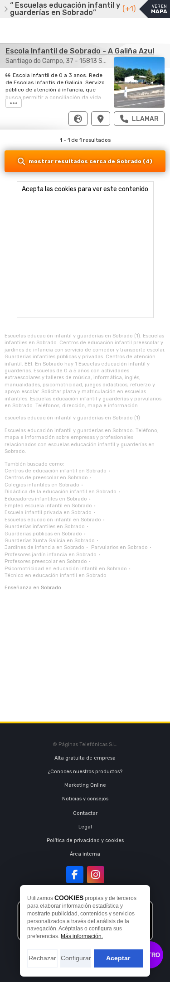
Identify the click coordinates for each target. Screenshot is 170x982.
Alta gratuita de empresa (85, 758)
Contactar (85, 813)
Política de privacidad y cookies (85, 840)
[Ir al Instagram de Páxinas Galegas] (95, 874)
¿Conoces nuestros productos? (85, 772)
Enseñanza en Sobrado (33, 588)
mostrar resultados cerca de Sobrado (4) (90, 161)
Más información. (82, 936)
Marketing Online (85, 785)
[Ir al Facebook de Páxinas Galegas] (74, 874)
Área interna (85, 854)
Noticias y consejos (85, 799)
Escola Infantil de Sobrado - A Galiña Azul (79, 51)
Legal (85, 827)
